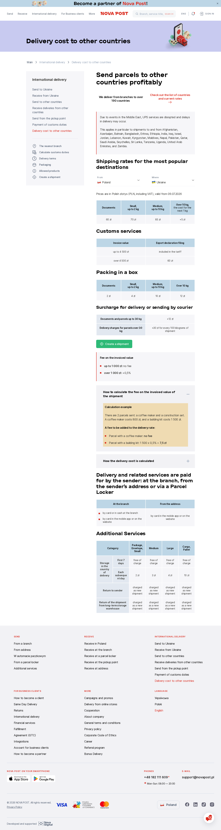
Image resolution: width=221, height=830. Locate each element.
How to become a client (29, 698)
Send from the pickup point (49, 118)
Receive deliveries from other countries (50, 110)
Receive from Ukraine (45, 95)
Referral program (94, 747)
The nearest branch (50, 146)
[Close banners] (217, 3)
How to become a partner (30, 754)
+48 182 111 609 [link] (156, 777)
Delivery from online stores (100, 704)
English (159, 710)
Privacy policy (92, 729)
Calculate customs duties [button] (54, 152)
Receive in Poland (95, 643)
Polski (158, 704)
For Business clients (72, 13)
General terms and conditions (102, 723)
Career (88, 741)
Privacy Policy (14, 807)
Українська (162, 698)
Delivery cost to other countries (52, 131)
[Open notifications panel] (193, 14)
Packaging (45, 164)
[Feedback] (209, 818)
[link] (110, 3)
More (92, 13)
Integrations (21, 741)
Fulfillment (20, 729)
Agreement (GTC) (25, 735)
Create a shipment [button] (49, 177)
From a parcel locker (26, 662)
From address (22, 649)
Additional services (25, 668)
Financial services (24, 723)
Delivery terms (47, 158)
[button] (141, 394)
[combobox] (118, 180)
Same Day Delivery (25, 704)
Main (30, 62)
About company (94, 716)
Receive (22, 13)
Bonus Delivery (93, 754)
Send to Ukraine (42, 89)
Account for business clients (31, 747)
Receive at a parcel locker (100, 656)
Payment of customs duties (49, 124)
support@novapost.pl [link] (198, 777)
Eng (183, 13)
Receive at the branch (98, 649)
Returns (18, 710)
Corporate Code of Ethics (100, 735)
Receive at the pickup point (101, 662)
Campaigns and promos (98, 698)
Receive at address (96, 668)
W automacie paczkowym (30, 656)
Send (10, 13)
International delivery (44, 13)
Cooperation (91, 710)
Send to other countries (47, 102)
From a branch (23, 643)
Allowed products (49, 170)
